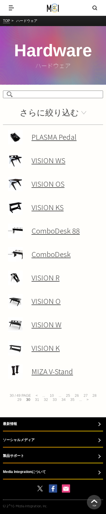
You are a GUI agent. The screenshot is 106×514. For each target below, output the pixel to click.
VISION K (46, 348)
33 (55, 400)
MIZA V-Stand (52, 371)
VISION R (45, 277)
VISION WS (48, 160)
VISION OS (48, 183)
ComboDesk (51, 254)
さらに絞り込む (49, 112)
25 (68, 396)
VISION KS (48, 207)
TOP (6, 21)
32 (46, 400)
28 (94, 396)
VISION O (46, 301)
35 (72, 400)
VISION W (47, 324)
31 (37, 400)
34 (64, 400)
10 (52, 396)
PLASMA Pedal (54, 137)
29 (19, 400)
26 (77, 396)
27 (86, 396)
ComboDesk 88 (56, 230)
